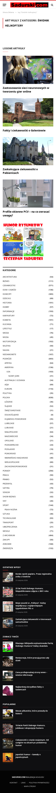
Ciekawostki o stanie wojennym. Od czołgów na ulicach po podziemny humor (32, 743)
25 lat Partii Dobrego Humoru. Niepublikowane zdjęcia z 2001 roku (32, 589)
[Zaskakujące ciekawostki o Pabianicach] (28, 151)
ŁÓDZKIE (9, 401)
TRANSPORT (8, 522)
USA (8, 371)
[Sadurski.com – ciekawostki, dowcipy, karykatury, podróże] (29, 5)
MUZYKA (6, 345)
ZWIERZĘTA (8, 548)
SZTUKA (6, 514)
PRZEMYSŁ (7, 483)
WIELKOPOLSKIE (12, 462)
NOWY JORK (13, 376)
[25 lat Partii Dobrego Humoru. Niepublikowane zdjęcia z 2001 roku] (8, 592)
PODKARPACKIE (12, 445)
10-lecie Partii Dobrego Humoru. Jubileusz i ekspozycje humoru (30, 726)
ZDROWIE (7, 544)
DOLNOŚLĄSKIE (12, 414)
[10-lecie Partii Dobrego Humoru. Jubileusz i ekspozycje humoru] (8, 729)
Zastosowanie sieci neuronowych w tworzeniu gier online (26, 89)
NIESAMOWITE (9, 354)
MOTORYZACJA (9, 341)
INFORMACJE (8, 311)
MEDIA (6, 333)
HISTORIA (7, 302)
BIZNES (6, 281)
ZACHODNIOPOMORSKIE (16, 466)
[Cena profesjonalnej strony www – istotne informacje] (8, 676)
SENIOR (6, 492)
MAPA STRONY (30, 786)
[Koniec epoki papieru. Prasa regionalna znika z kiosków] (8, 577)
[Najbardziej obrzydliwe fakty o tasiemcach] (8, 690)
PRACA (6, 475)
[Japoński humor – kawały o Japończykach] (8, 758)
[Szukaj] (51, 5)
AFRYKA (8, 363)
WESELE (6, 531)
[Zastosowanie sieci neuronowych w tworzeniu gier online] (28, 70)
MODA (6, 337)
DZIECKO (7, 298)
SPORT (6, 505)
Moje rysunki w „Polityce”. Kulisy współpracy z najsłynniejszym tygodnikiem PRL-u (30, 606)
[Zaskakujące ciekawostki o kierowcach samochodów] (8, 623)
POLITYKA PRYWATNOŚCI (39, 782)
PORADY (6, 470)
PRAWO (6, 479)
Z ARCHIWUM (9, 535)
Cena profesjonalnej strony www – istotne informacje (31, 673)
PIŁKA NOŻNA (11, 509)
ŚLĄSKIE (8, 406)
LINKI (23, 782)
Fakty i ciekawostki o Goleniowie (24, 130)
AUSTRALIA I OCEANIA (15, 380)
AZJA (7, 384)
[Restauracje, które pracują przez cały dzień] (8, 661)
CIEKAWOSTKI (9, 285)
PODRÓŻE (7, 358)
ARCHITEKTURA (10, 277)
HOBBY (6, 307)
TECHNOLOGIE (9, 518)
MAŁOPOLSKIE (11, 432)
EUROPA (8, 389)
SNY (4, 501)
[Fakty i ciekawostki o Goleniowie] (28, 112)
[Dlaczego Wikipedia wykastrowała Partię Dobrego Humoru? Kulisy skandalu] (8, 647)
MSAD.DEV (40, 777)
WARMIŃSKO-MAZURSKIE (16, 457)
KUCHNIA (7, 324)
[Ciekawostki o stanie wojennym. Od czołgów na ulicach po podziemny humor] (8, 743)
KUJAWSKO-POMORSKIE (15, 419)
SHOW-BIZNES (9, 496)
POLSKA (6, 397)
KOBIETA (7, 320)
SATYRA (6, 488)
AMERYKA (9, 367)
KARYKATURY (9, 315)
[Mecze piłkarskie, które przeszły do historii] (8, 714)
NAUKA (6, 350)
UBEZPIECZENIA (10, 526)
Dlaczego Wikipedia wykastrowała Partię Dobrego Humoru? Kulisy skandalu (34, 644)
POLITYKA (7, 393)
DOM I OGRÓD (9, 289)
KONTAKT (13, 782)
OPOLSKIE (9, 440)
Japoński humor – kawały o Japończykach (28, 755)
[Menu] (4, 5)
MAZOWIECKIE (11, 436)
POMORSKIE (10, 453)
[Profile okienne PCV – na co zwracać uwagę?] (28, 193)
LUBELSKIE (9, 423)
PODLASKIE (10, 449)
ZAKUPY (6, 539)
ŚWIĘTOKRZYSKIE (13, 410)
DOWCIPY (7, 294)
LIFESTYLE (7, 328)
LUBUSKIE (9, 427)
